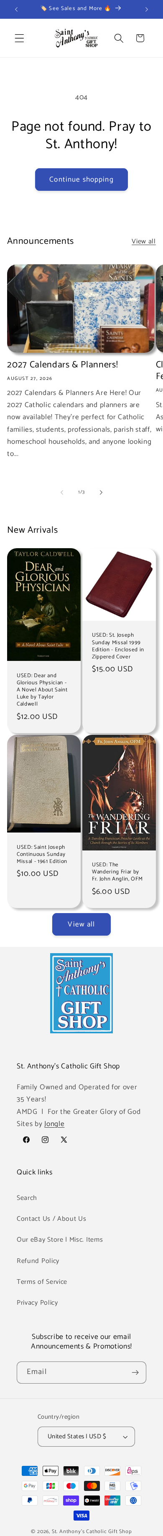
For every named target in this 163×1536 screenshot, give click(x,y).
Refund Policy (38, 1261)
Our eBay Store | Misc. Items (60, 1239)
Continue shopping (81, 179)
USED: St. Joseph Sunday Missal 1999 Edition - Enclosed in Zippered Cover (118, 646)
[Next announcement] (147, 9)
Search (27, 1198)
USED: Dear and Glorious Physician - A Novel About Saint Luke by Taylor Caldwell (42, 690)
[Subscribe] (135, 1372)
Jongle (54, 1124)
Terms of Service (42, 1282)
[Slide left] (62, 492)
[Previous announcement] (16, 9)
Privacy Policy (37, 1302)
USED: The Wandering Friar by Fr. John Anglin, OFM (117, 872)
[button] (19, 38)
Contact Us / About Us (52, 1219)
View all (144, 241)
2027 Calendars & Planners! (62, 365)
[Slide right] (101, 492)
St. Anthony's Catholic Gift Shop (92, 1531)
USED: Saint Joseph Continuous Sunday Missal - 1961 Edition (42, 854)
